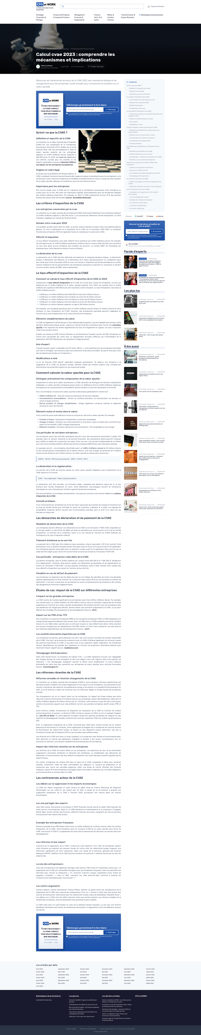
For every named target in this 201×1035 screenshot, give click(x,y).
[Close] (138, 502)
